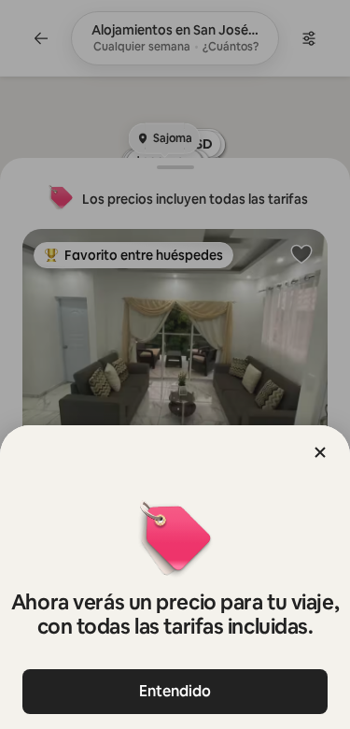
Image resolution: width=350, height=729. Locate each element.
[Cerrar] (320, 452)
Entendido (175, 691)
